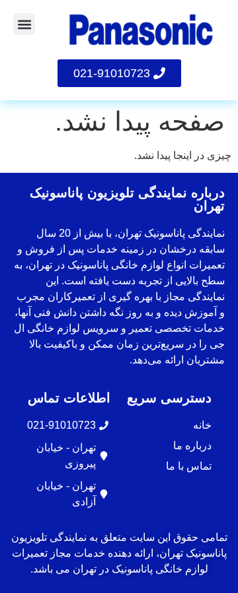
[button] (24, 24)
